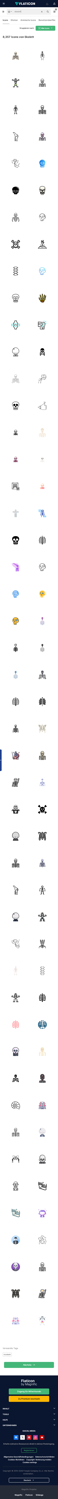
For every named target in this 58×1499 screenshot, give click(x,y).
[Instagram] (35, 1437)
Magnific (18, 1495)
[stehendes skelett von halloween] (42, 379)
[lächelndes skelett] (42, 56)
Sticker (14, 20)
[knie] (42, 325)
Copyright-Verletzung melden (38, 1460)
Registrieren (29, 1450)
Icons (5, 20)
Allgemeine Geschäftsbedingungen (18, 1457)
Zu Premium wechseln (29, 1398)
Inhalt (6, 1409)
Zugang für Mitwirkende (29, 1391)
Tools (6, 1414)
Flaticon (29, 1495)
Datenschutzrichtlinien (44, 1457)
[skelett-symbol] (16, 379)
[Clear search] (42, 12)
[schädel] (42, 191)
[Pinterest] (29, 1437)
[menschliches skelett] (16, 567)
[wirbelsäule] (16, 271)
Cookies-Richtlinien (16, 1460)
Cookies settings (30, 1462)
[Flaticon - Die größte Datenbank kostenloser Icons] (25, 3)
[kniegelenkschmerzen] (16, 325)
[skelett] (16, 56)
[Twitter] (22, 1437)
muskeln (7, 1354)
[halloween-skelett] (16, 944)
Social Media (29, 1431)
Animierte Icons (28, 20)
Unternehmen (10, 1425)
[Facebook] (16, 1437)
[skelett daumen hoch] (42, 406)
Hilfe (5, 1420)
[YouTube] (42, 1437)
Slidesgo (39, 1495)
